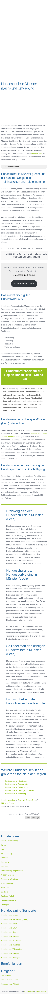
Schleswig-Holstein (9, 900)
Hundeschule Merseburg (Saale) (14, 919)
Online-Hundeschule (9, 980)
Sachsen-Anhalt (7, 896)
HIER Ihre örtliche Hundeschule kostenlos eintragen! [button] (26, 255)
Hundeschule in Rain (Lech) (16, 787)
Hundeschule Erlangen (10, 958)
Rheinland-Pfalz (7, 883)
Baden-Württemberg (9, 841)
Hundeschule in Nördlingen (15, 781)
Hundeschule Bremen (10, 932)
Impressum (29, 991)
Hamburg (5, 862)
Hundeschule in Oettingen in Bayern (19, 790)
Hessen (4, 866)
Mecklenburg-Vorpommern (12, 871)
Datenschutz (40, 991)
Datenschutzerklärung (24, 275)
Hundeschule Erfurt (9, 928)
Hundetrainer (36, 153)
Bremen (4, 858)
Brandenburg (6, 853)
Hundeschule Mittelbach (11, 941)
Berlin (3, 849)
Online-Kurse (6, 975)
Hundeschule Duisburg (10, 945)
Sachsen (4, 892)
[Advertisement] (24, 54)
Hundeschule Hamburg (10, 936)
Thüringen (5, 905)
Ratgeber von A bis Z (10, 984)
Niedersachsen (7, 875)
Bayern (4, 845)
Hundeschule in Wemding (15, 794)
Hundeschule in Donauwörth (16, 784)
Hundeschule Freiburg (10, 953)
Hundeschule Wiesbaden (11, 949)
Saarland (4, 888)
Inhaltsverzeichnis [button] (12, 167)
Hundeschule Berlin (9, 924)
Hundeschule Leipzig (9, 915)
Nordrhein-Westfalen (9, 879)
